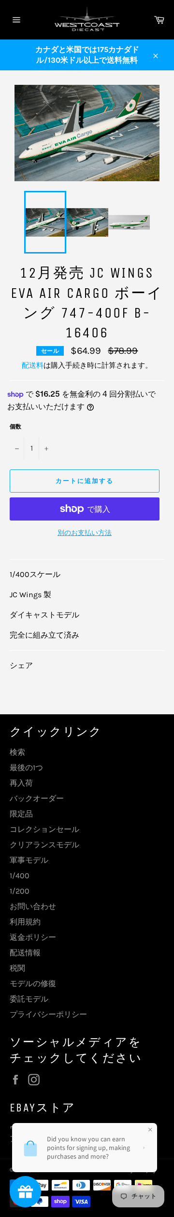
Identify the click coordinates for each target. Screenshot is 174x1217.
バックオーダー (37, 798)
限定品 (21, 813)
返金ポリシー (33, 937)
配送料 (33, 365)
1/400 (19, 875)
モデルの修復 (33, 983)
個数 (15, 426)
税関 (17, 968)
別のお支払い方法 (85, 533)
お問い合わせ (33, 906)
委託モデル (29, 998)
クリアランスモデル (44, 844)
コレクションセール (44, 829)
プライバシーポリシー (48, 1014)
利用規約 (25, 921)
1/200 (19, 891)
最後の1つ (26, 767)
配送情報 (25, 952)
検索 (17, 752)
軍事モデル (29, 860)
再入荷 (21, 783)
